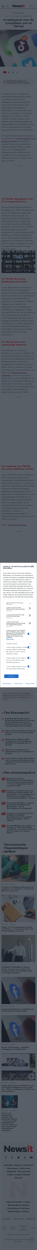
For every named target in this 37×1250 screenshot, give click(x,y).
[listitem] (18, 603)
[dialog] (18, 625)
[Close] (33, 567)
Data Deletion (6, 683)
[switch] (29, 608)
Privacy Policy (30, 683)
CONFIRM (11, 676)
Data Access (18, 683)
